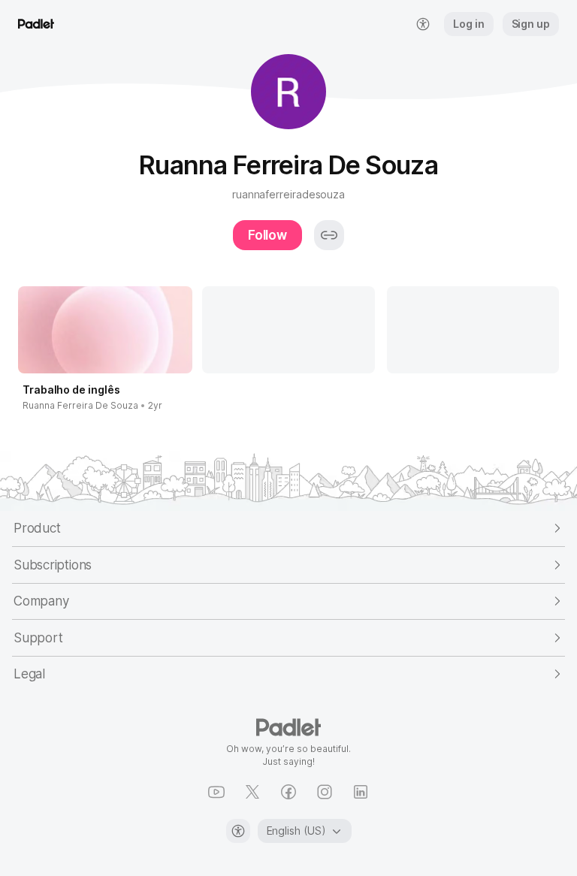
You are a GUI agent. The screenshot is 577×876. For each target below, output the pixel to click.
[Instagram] (325, 792)
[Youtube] (216, 792)
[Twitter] (252, 792)
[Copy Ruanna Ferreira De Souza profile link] (329, 235)
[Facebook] (288, 792)
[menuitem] (423, 24)
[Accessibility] (238, 831)
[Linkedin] (361, 792)
